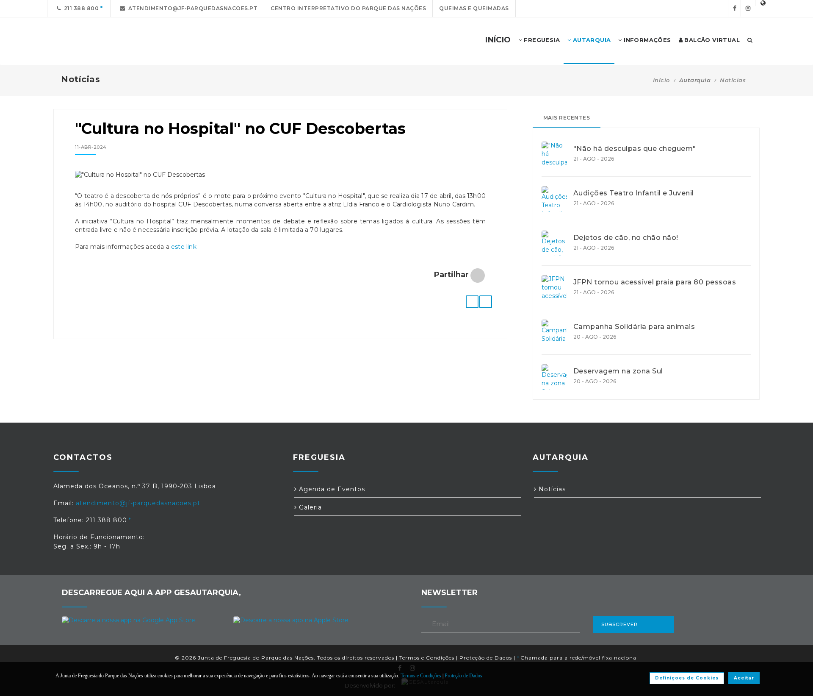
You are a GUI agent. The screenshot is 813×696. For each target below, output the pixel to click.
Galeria (309, 507)
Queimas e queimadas (474, 8)
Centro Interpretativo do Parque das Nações (348, 8)
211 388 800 (80, 8)
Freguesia (541, 39)
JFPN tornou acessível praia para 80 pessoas (654, 282)
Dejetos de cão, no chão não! (625, 237)
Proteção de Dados (485, 657)
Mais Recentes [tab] (566, 117)
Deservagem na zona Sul (618, 371)
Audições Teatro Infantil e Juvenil (633, 193)
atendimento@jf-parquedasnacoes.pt (191, 8)
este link (183, 247)
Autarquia (591, 39)
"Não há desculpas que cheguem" (634, 148)
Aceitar (744, 678)
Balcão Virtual (711, 39)
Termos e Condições (426, 657)
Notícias (733, 80)
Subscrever (619, 624)
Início (661, 80)
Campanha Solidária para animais (634, 326)
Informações (646, 39)
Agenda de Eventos (331, 489)
